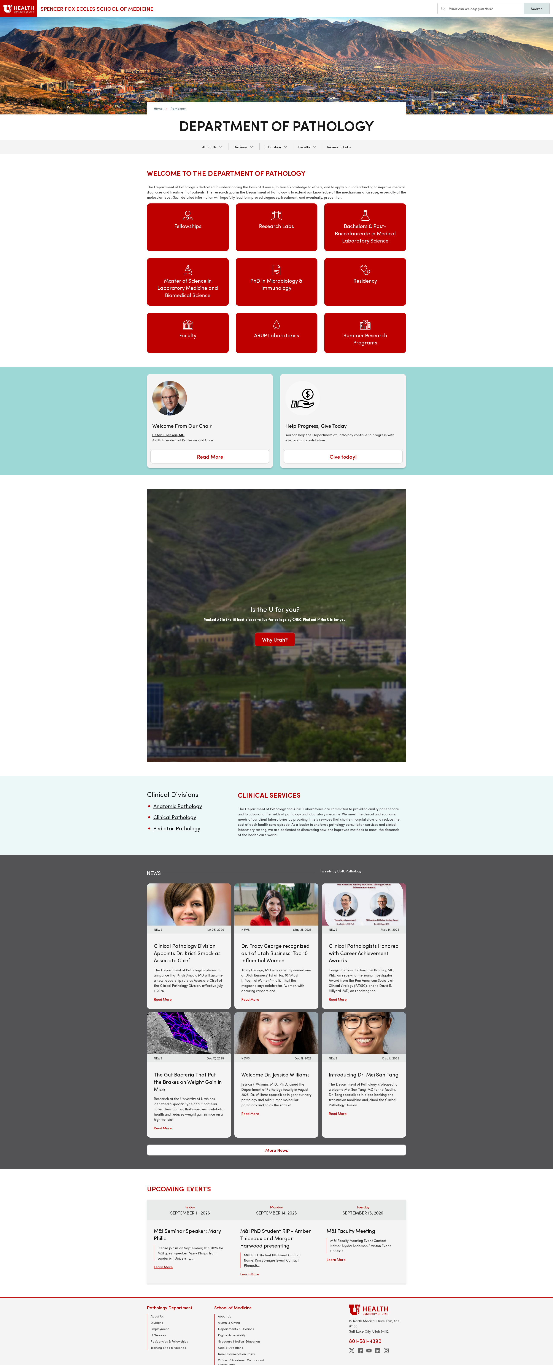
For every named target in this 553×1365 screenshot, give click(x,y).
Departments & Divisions (236, 1329)
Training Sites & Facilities (168, 1348)
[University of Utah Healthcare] (377, 1310)
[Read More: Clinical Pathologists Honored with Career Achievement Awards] (364, 904)
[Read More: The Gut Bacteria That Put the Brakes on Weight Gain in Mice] (189, 1032)
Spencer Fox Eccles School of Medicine (97, 8)
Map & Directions (230, 1348)
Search (536, 8)
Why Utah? (275, 639)
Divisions (240, 146)
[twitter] (351, 1350)
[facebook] (360, 1350)
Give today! (343, 456)
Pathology (178, 108)
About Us (209, 146)
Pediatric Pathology (176, 828)
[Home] (18, 8)
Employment (160, 1329)
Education (273, 146)
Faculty (304, 146)
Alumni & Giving (229, 1323)
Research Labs (339, 146)
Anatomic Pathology (177, 805)
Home (158, 108)
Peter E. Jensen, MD (168, 434)
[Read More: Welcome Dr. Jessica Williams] (276, 1032)
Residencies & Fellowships (169, 1341)
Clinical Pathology (174, 816)
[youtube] (369, 1350)
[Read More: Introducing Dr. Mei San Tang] (364, 1032)
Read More (210, 456)
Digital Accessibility (232, 1335)
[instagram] (386, 1350)
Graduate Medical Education (239, 1341)
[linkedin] (377, 1350)
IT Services (158, 1335)
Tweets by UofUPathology (340, 871)
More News (276, 1150)
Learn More (163, 1267)
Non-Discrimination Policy (236, 1354)
